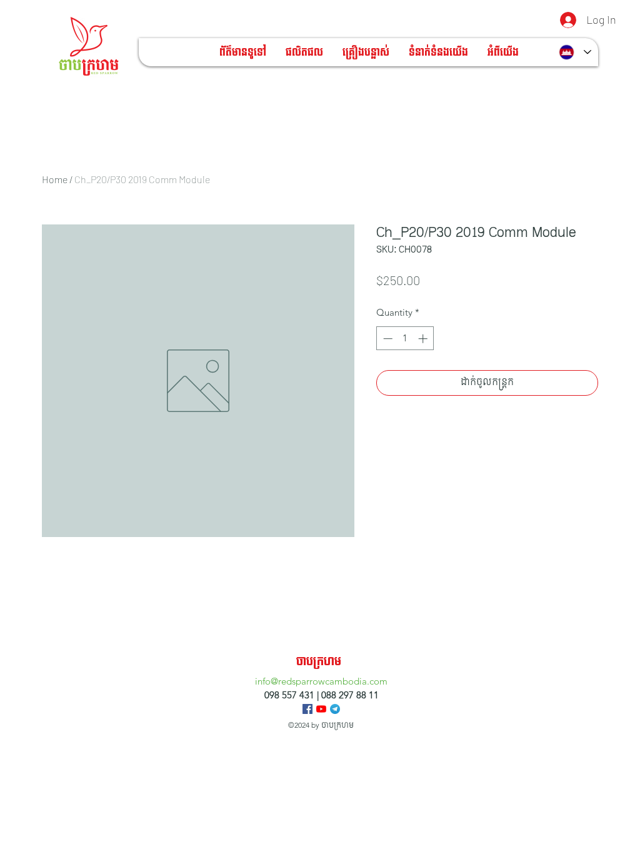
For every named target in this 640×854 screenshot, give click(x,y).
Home (55, 179)
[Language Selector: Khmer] (575, 52)
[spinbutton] (405, 338)
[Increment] (424, 338)
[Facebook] (307, 709)
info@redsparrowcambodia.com (321, 681)
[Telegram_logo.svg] (335, 709)
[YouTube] (321, 709)
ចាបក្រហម (318, 661)
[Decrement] (386, 338)
